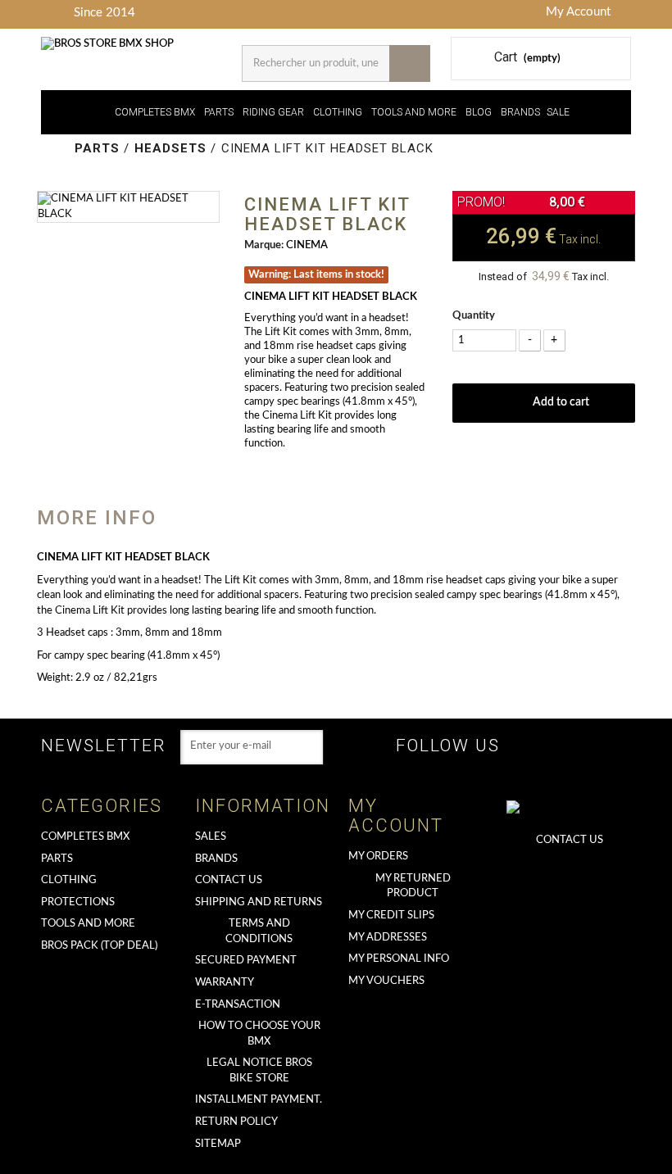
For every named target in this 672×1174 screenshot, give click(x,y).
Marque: (264, 245)
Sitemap (218, 1144)
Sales (210, 837)
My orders (378, 856)
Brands (216, 859)
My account (395, 816)
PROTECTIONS (78, 902)
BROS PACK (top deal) (99, 946)
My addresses (387, 937)
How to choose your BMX (259, 1034)
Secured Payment (246, 960)
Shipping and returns (258, 902)
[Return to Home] (59, 149)
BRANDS (520, 112)
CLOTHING (337, 112)
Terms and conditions (259, 931)
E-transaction (237, 1004)
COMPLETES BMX (155, 112)
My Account (578, 12)
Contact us (228, 880)
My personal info (398, 959)
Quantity (473, 315)
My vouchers (386, 981)
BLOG (478, 112)
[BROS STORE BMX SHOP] (114, 44)
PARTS (219, 112)
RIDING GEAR (273, 112)
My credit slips (391, 915)
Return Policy (236, 1122)
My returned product (413, 886)
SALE (558, 112)
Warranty (224, 982)
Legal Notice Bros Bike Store (259, 1071)
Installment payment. (258, 1100)
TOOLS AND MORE (413, 112)
